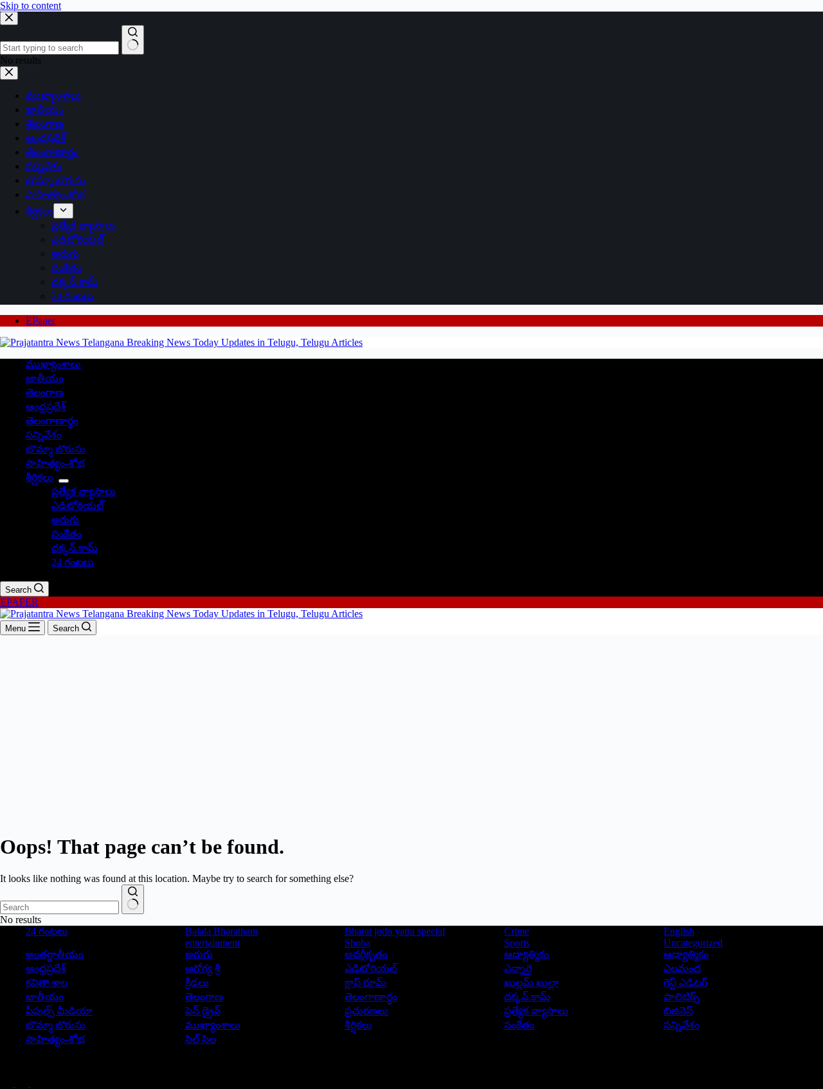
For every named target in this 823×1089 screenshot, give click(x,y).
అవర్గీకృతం (366, 954)
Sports (517, 942)
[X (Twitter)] (23, 1082)
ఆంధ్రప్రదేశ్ (46, 406)
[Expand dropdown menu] (64, 481)
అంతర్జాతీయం (55, 954)
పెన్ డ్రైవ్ (203, 1010)
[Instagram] (37, 1082)
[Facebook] (7, 1082)
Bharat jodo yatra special (395, 931)
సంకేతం (66, 533)
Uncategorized (693, 942)
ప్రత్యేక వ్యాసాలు (83, 491)
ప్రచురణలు (366, 1010)
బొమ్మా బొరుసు (56, 449)
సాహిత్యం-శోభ (55, 463)
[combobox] (59, 907)
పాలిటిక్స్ (682, 996)
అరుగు (65, 519)
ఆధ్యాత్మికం (686, 954)
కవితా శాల (47, 982)
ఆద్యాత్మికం (526, 954)
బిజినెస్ (678, 1010)
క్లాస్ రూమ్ (365, 982)
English (679, 931)
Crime (516, 931)
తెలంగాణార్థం (52, 420)
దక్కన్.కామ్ (74, 548)
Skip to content (30, 5)
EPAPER (19, 602)
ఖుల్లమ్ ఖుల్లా (531, 982)
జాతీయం (45, 378)
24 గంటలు (72, 562)
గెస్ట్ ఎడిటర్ (685, 982)
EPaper (40, 320)
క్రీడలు (197, 982)
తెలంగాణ (45, 392)
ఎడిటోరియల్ (77, 505)
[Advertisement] (411, 732)
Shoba (357, 942)
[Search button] (133, 899)
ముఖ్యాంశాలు (53, 364)
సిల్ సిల (200, 1039)
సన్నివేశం (44, 434)
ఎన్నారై (518, 968)
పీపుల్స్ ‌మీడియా (59, 1010)
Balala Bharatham (221, 931)
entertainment (212, 942)
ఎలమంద (682, 968)
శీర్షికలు (39, 477)
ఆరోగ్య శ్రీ (203, 968)
